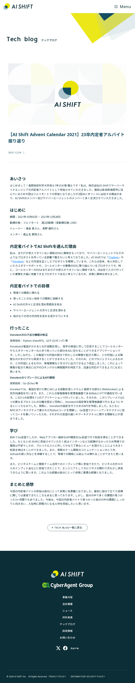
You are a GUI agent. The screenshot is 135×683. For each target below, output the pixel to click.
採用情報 (67, 630)
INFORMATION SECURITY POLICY (88, 676)
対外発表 (67, 617)
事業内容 (67, 597)
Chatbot (113, 257)
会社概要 (67, 604)
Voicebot (18, 261)
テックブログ (67, 624)
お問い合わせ (67, 637)
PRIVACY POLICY (57, 676)
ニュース (67, 610)
